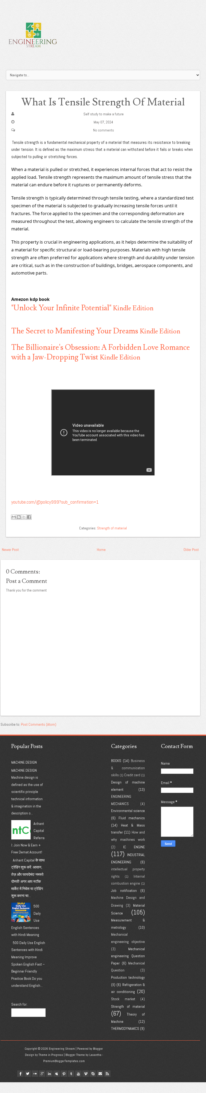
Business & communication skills (128, 767)
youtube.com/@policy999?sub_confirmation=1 (55, 502)
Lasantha (95, 1055)
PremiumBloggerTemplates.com (64, 1061)
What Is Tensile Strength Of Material (103, 102)
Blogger (98, 1048)
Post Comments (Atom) (38, 724)
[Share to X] (24, 517)
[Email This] (13, 517)
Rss (107, 1073)
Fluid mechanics (132, 818)
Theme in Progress (51, 1055)
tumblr (71, 1073)
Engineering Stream (62, 1048)
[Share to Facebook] (29, 517)
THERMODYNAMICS (125, 1028)
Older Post (191, 549)
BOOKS (116, 760)
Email (100, 1073)
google (42, 1073)
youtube (78, 1073)
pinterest (64, 1073)
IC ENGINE (134, 847)
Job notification (124, 890)
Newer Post (10, 549)
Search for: (19, 1004)
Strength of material (112, 528)
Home (101, 549)
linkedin (49, 1073)
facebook (20, 1073)
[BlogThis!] (18, 517)
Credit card (132, 774)
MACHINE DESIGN (24, 762)
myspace (56, 1073)
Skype (93, 1073)
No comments (103, 130)
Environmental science (128, 810)
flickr (35, 1073)
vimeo (85, 1073)
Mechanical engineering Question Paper (128, 956)
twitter (27, 1073)
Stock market (123, 998)
